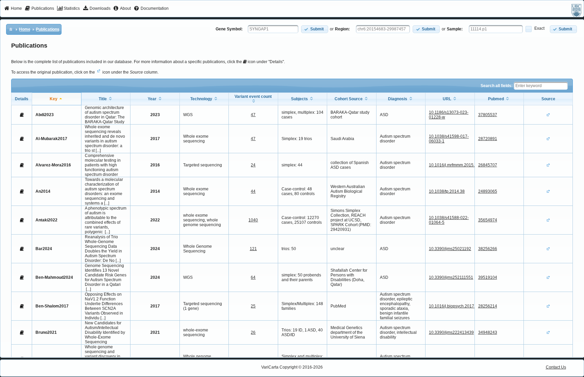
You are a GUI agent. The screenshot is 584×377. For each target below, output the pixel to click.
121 (253, 248)
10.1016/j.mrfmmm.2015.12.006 (458, 165)
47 (253, 114)
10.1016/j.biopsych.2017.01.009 (458, 306)
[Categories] (11, 29)
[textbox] (273, 29)
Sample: (455, 29)
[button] (314, 29)
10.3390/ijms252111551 (451, 277)
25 (253, 306)
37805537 (487, 114)
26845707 (487, 165)
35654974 (487, 220)
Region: (342, 29)
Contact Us (556, 367)
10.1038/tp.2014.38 (447, 191)
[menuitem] (13, 9)
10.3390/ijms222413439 (451, 332)
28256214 (487, 306)
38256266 (487, 248)
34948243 (487, 332)
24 (253, 165)
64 (253, 277)
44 (253, 191)
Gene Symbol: (229, 29)
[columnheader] (56, 98)
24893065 (487, 191)
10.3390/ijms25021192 (450, 248)
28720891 (487, 138)
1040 (253, 220)
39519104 (487, 277)
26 (253, 332)
